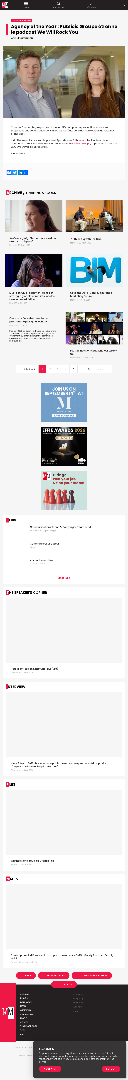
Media (23, 1006)
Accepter (50, 1068)
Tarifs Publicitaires (93, 975)
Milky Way (78, 998)
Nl (124, 5)
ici (25, 153)
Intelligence (26, 1002)
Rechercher (58, 7)
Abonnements (56, 975)
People (23, 1018)
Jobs (28, 975)
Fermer (111, 1068)
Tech (22, 1030)
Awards (24, 1022)
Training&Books (28, 1026)
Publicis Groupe (80, 143)
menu (26, 7)
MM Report (78, 1002)
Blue (22, 1034)
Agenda (77, 1006)
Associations (27, 1014)
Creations (25, 1010)
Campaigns (79, 994)
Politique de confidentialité (28, 1047)
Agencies (24, 994)
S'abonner (92, 7)
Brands (24, 998)
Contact (66, 984)
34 (89, 369)
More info (64, 578)
